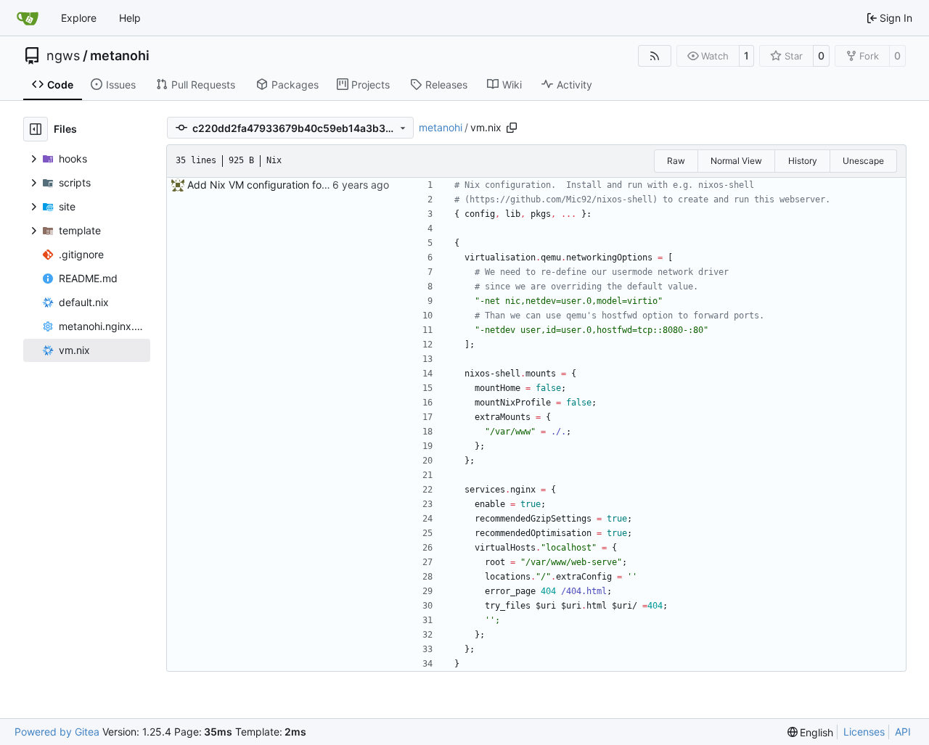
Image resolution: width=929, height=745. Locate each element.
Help (130, 18)
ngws (63, 56)
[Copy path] (512, 128)
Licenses (864, 731)
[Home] (27, 18)
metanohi (120, 56)
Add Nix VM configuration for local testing (286, 184)
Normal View (736, 160)
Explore (79, 18)
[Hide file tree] (35, 129)
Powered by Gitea (57, 731)
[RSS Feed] (654, 56)
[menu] (810, 732)
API (903, 731)
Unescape (863, 160)
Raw (676, 160)
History (802, 160)
